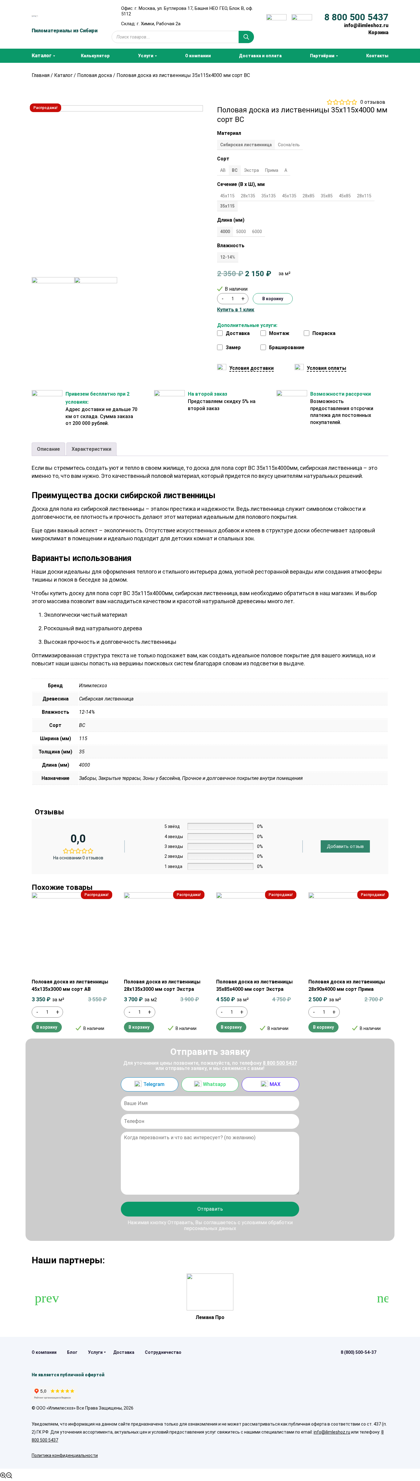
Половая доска (94, 75)
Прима (271, 170)
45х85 (345, 195)
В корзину (272, 298)
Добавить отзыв (345, 846)
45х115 (227, 195)
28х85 (309, 195)
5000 (241, 231)
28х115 (364, 195)
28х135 (248, 195)
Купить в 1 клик (235, 309)
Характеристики (91, 449)
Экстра (251, 170)
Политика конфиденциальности (65, 1455)
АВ (223, 170)
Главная (41, 75)
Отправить (210, 1209)
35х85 (327, 195)
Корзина (378, 32)
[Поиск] (246, 37)
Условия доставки (251, 368)
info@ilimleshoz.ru (366, 25)
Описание (48, 449)
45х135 (289, 195)
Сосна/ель (289, 144)
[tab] (48, 449)
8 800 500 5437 (356, 17)
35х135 (268, 195)
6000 (257, 231)
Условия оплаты (326, 368)
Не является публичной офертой (68, 1374)
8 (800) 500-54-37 (358, 1352)
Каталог (63, 75)
